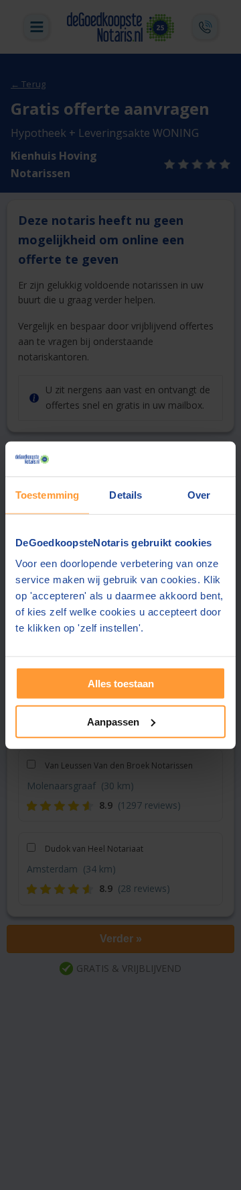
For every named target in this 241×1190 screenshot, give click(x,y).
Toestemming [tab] (47, 495)
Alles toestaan (121, 683)
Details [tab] (125, 495)
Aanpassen (113, 722)
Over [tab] (198, 495)
